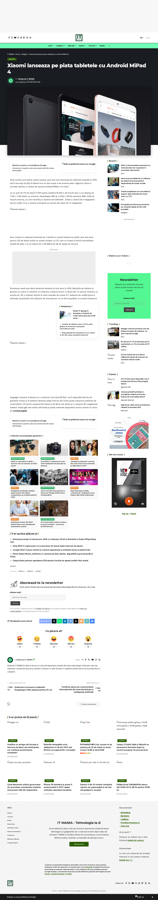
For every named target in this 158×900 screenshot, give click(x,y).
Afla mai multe (79, 844)
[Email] (81, 621)
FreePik (68, 874)
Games (123, 350)
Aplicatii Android (127, 400)
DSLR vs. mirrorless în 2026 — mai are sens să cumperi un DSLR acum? (24, 464)
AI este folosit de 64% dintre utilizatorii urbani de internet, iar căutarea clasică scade (134, 357)
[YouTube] (15, 38)
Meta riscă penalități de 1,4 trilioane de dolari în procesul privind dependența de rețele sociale (135, 180)
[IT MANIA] (79, 37)
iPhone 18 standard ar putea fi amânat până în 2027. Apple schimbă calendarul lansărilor (58, 787)
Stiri (122, 174)
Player (133, 513)
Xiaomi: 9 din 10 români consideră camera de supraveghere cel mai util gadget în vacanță (96, 787)
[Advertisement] (79, 16)
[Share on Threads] (75, 621)
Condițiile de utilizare (42, 609)
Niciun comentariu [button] (89, 704)
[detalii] (89, 867)
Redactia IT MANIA (26, 79)
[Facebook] (9, 38)
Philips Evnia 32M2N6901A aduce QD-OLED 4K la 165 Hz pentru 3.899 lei (133, 787)
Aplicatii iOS (126, 387)
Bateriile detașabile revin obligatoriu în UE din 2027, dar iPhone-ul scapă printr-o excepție (59, 747)
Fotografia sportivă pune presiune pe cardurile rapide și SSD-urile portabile (135, 206)
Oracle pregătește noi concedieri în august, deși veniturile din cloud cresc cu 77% (135, 193)
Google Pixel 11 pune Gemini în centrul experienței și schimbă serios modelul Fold (51, 550)
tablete (30, 571)
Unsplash (54, 874)
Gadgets (12, 59)
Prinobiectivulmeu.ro (130, 823)
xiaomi (38, 571)
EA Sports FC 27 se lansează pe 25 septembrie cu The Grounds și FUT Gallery (135, 344)
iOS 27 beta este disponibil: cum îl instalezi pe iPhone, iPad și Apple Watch (135, 381)
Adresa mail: (15, 592)
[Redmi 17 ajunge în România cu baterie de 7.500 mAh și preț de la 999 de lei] (65, 314)
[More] (98, 621)
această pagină (20, 411)
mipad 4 (21, 571)
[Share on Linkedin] (65, 621)
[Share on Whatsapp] (59, 621)
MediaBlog (125, 812)
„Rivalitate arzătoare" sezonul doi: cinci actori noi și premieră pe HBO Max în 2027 (82, 464)
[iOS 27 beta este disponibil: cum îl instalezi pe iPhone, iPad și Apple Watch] (113, 382)
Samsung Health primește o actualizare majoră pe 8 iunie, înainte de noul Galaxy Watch (133, 394)
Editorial (124, 411)
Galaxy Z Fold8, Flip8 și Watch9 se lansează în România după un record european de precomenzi (133, 747)
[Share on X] (54, 621)
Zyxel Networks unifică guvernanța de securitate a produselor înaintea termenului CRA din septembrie (24, 787)
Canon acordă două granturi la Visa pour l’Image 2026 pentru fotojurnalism (53, 493)
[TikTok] (21, 38)
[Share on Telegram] (70, 621)
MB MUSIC (125, 816)
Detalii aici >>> (126, 860)
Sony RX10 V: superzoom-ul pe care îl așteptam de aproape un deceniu (53, 464)
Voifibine (125, 819)
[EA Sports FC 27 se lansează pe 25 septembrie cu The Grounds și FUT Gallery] (113, 345)
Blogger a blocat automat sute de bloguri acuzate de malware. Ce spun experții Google (135, 331)
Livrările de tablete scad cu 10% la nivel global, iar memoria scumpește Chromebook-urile (76, 326)
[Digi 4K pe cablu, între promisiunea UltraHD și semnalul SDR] (113, 408)
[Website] (82, 660)
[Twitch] (24, 38)
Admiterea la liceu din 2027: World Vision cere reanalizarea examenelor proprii (23, 524)
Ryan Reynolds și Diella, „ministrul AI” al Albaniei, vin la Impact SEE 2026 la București (82, 493)
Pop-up (125, 513)
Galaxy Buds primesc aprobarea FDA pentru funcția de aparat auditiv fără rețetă (50, 560)
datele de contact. (135, 840)
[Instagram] (18, 38)
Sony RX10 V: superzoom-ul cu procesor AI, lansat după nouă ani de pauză (48, 546)
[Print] (92, 621)
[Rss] (30, 38)
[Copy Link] (86, 621)
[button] (137, 38)
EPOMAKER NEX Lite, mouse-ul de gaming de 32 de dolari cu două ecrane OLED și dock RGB (96, 747)
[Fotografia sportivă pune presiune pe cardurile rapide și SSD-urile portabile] (113, 207)
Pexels (47, 874)
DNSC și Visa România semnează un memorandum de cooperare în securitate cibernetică (135, 167)
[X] (11, 38)
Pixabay (61, 874)
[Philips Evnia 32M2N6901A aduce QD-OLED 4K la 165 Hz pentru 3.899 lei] (134, 771)
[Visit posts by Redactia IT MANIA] (10, 660)
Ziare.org (125, 826)
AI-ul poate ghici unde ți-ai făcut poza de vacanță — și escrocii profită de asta (53, 524)
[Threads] (27, 38)
